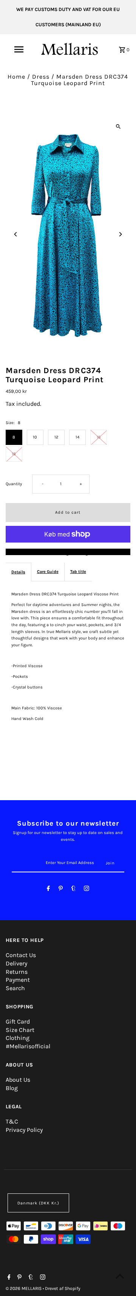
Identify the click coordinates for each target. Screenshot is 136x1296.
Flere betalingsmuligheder (68, 552)
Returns (17, 971)
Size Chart (20, 1029)
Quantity (14, 483)
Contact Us (21, 955)
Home (16, 76)
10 (35, 437)
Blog (12, 1088)
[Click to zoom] (118, 126)
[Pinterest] (61, 890)
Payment (18, 979)
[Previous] (16, 234)
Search (15, 988)
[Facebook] (48, 890)
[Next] (119, 234)
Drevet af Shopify (62, 1288)
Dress (40, 76)
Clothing (17, 1037)
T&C (12, 1121)
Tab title (78, 571)
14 (77, 437)
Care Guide (48, 571)
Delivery (16, 963)
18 (14, 453)
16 (98, 437)
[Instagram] (86, 890)
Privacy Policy (24, 1129)
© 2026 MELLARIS (24, 1288)
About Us (18, 1079)
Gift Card (18, 1021)
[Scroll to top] (119, 1276)
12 (56, 437)
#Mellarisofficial (28, 1046)
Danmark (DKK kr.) (38, 1203)
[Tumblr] (73, 890)
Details (18, 572)
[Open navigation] (18, 49)
